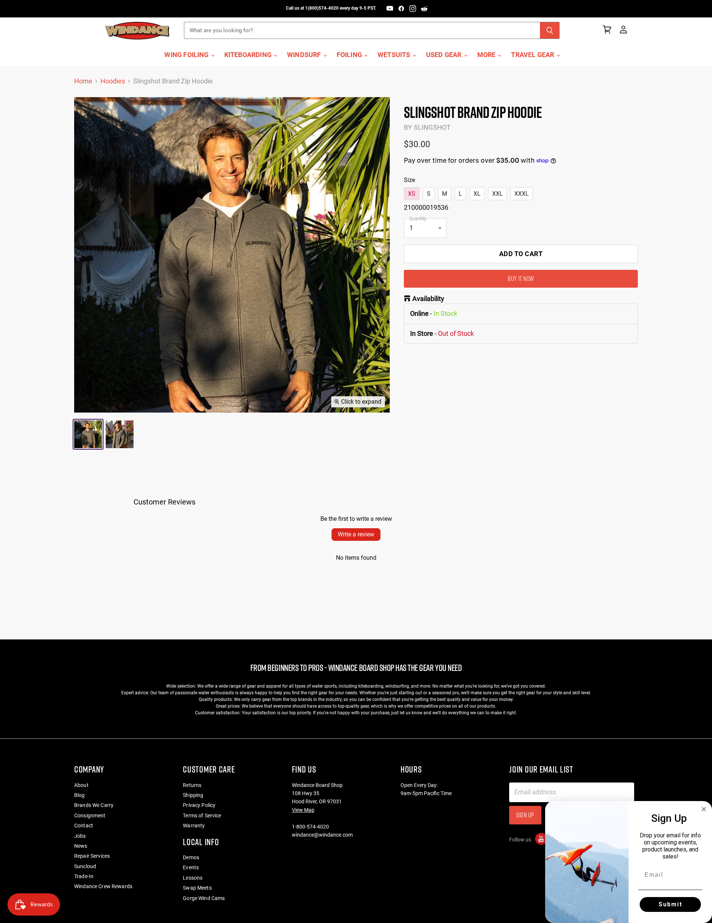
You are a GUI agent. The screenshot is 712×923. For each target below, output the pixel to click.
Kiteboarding (248, 55)
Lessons (192, 878)
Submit (670, 904)
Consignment (90, 815)
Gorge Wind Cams (204, 898)
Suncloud (85, 866)
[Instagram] (412, 8)
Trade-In (83, 876)
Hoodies (112, 81)
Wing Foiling (187, 55)
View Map (303, 810)
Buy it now (521, 278)
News (81, 846)
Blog (79, 795)
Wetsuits (395, 55)
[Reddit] (424, 8)
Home (83, 81)
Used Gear (444, 55)
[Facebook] (401, 8)
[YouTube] (389, 8)
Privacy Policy (199, 805)
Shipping (193, 795)
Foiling (350, 55)
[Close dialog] (703, 809)
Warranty (194, 825)
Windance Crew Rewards (103, 886)
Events (191, 867)
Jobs (80, 836)
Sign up (525, 815)
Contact (83, 825)
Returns (192, 785)
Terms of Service (202, 815)
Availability (428, 298)
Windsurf (305, 55)
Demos (191, 857)
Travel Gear (533, 55)
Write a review (356, 534)
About (81, 785)
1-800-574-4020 (310, 827)
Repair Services (92, 856)
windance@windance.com (322, 835)
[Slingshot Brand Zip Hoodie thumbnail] (88, 434)
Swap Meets (197, 888)
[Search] (550, 30)
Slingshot (432, 127)
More (487, 55)
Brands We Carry (93, 805)
